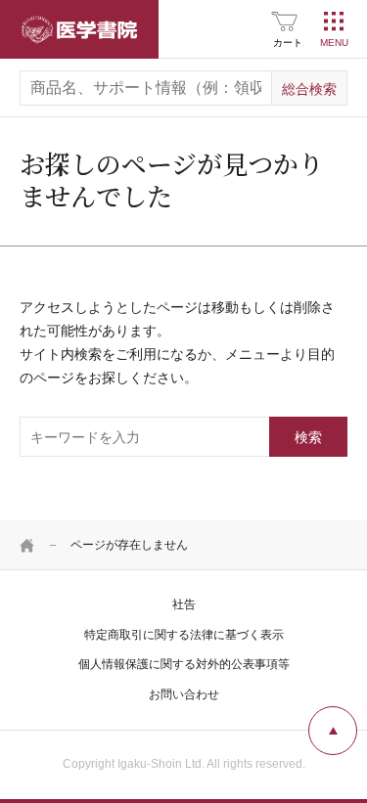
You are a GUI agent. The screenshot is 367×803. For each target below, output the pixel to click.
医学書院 (79, 29)
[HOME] (27, 544)
